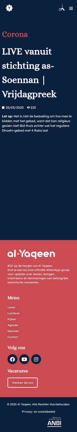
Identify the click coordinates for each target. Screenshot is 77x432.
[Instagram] (36, 359)
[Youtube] (24, 359)
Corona (15, 34)
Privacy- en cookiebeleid (38, 411)
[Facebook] (12, 359)
